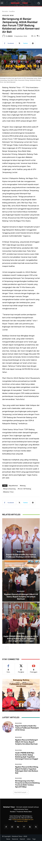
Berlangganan (33, 665)
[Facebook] (6, 827)
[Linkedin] (18, 827)
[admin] (4, 36)
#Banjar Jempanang (9, 489)
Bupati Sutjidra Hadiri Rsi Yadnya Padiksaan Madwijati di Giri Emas (21, 555)
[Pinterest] (24, 827)
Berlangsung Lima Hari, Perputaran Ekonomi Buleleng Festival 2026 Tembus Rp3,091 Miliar (27, 784)
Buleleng (20, 551)
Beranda (5, 11)
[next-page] (7, 648)
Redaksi (13, 811)
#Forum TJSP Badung (24, 489)
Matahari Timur (22, 821)
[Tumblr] (30, 827)
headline (12, 11)
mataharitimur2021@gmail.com (22, 819)
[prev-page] (3, 648)
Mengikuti (21, 665)
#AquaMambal (13, 485)
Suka (8, 665)
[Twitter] (36, 827)
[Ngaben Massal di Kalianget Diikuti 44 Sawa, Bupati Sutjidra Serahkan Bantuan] (21, 581)
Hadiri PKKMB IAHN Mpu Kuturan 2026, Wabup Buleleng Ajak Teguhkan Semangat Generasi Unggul (21, 638)
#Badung (23, 485)
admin (10, 36)
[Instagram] (12, 827)
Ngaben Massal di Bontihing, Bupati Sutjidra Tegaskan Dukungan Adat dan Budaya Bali (26, 770)
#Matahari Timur (8, 492)
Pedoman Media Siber (24, 811)
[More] (32, 43)
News (12, 15)
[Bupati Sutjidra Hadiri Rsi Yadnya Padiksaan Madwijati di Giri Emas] (21, 539)
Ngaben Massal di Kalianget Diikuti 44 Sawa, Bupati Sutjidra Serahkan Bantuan (21, 596)
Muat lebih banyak (20, 792)
